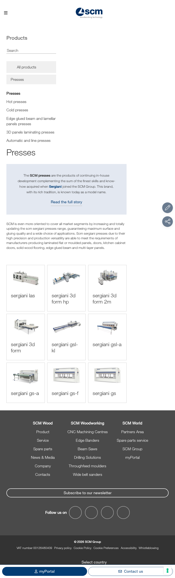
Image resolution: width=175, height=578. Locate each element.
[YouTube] (91, 512)
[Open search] (169, 13)
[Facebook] (75, 512)
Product (42, 431)
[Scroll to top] (167, 551)
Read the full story (66, 201)
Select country (94, 562)
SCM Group (132, 448)
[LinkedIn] (107, 512)
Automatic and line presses (28, 140)
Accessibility (129, 548)
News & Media (43, 457)
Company (43, 465)
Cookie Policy (82, 548)
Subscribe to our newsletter (88, 492)
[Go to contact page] (167, 207)
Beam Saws (87, 448)
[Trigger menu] (5, 13)
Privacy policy (62, 548)
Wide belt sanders (87, 474)
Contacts (42, 474)
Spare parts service (132, 440)
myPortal (132, 457)
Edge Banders (87, 440)
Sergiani (55, 186)
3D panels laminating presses (30, 132)
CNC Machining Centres (87, 431)
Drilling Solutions (87, 457)
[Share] (167, 221)
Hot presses (16, 101)
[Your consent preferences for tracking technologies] (167, 570)
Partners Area (132, 431)
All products (26, 67)
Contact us (133, 571)
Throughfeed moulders (87, 465)
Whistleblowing (149, 548)
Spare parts (42, 448)
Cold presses (17, 109)
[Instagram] (123, 512)
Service (43, 440)
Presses (13, 93)
